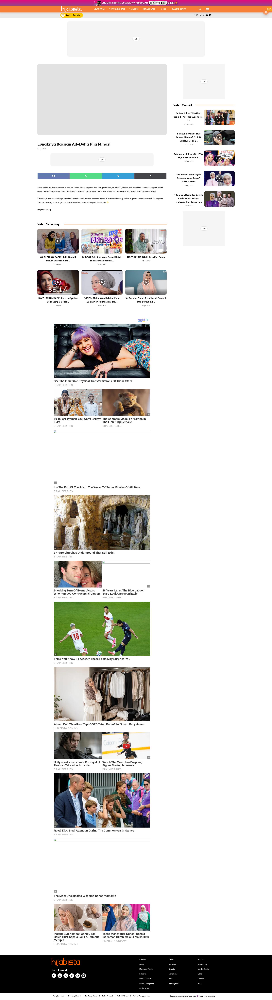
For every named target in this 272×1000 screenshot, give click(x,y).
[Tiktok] (203, 15)
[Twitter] (200, 15)
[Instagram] (197, 15)
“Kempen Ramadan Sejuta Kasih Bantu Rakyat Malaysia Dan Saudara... (188, 198)
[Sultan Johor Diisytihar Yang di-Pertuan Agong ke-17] (219, 117)
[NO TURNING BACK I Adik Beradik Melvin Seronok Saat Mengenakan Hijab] (58, 241)
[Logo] (71, 9)
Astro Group (211, 996)
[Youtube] (206, 15)
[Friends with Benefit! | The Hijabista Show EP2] (219, 158)
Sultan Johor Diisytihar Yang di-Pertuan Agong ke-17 (189, 117)
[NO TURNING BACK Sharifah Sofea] (146, 241)
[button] (199, 9)
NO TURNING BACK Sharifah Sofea (146, 257)
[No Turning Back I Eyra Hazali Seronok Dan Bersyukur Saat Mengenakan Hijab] (146, 282)
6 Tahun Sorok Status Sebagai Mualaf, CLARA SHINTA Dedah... (189, 137)
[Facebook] (194, 15)
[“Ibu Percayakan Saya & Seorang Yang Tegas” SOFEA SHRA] (219, 178)
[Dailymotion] (210, 15)
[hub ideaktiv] (207, 8)
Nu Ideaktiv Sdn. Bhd (190, 996)
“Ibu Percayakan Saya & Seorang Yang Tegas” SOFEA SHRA (189, 178)
